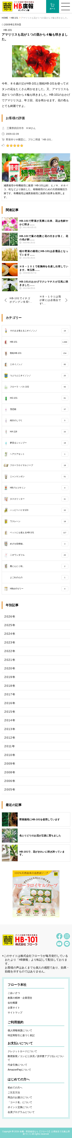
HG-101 (38, 398)
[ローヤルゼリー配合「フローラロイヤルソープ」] (36, 893)
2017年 (10, 694)
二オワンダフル (38, 555)
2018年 (10, 685)
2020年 (10, 668)
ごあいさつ (14, 993)
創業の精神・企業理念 (20, 997)
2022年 (10, 651)
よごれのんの (37, 577)
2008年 (10, 772)
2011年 (9, 746)
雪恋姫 (38, 409)
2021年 (10, 659)
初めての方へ (15, 1087)
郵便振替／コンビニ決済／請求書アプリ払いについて (36, 1058)
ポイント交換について (20, 1107)
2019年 (10, 677)
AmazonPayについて (19, 1069)
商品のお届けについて (20, 1097)
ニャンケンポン (38, 476)
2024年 (10, 633)
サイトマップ (15, 1012)
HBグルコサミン (37, 487)
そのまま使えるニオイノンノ (38, 330)
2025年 (10, 625)
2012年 (10, 737)
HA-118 (38, 431)
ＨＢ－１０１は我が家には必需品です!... (50, 300)
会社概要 (12, 1002)
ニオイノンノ (38, 364)
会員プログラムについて (21, 1112)
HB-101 (14, 18)
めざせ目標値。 (37, 544)
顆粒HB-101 (38, 353)
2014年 (10, 720)
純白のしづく (37, 420)
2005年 (10, 789)
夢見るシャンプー (38, 443)
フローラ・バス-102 (38, 387)
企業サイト (14, 1007)
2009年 (10, 763)
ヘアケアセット (37, 454)
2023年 (10, 642)
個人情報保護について (20, 1030)
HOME (5, 18)
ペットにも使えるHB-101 (38, 532)
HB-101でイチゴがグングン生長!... (21, 300)
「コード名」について (20, 1102)
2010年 (10, 755)
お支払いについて (20, 1043)
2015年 (10, 711)
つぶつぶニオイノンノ (38, 375)
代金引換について (17, 1064)
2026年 (10, 616)
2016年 (10, 703)
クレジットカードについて (22, 1051)
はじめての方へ (19, 1079)
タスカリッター (38, 499)
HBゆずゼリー (37, 588)
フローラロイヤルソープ (38, 465)
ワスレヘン (38, 521)
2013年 (10, 729)
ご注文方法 (14, 1092)
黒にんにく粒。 (37, 566)
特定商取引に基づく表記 (21, 1035)
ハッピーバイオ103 (38, 510)
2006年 (10, 780)
